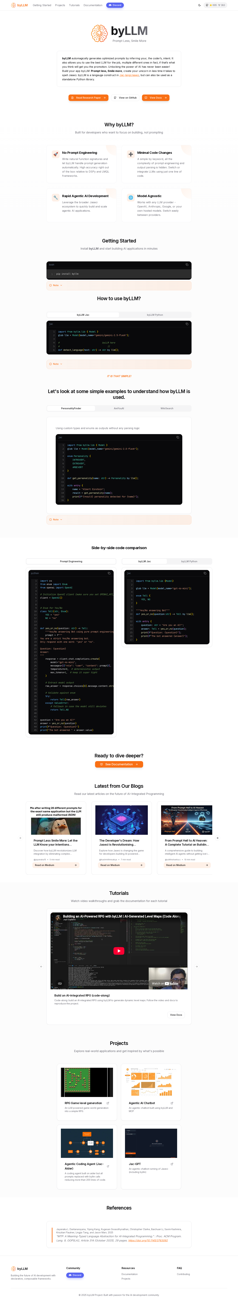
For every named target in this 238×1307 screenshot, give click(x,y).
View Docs (156, 97)
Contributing (183, 1274)
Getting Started (42, 5)
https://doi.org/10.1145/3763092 (148, 1240)
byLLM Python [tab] (155, 314)
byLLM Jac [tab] (83, 314)
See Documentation (119, 764)
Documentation (93, 5)
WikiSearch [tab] (167, 408)
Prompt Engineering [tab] (71, 561)
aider (93, 1173)
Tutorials (74, 5)
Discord (117, 5)
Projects (60, 5)
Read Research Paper (88, 97)
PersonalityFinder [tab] (71, 408)
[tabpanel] (119, 338)
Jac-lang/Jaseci (129, 75)
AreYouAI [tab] (119, 408)
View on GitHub (128, 97)
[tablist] (119, 315)
